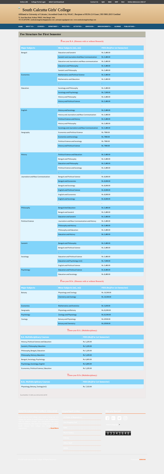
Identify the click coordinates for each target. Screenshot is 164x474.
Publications (129, 26)
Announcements (104, 26)
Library (66, 438)
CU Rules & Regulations (72, 417)
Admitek (142, 459)
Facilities (65, 26)
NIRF (116, 2)
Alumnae (117, 26)
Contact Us (94, 2)
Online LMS (24, 2)
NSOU (65, 448)
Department (52, 26)
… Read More (54, 428)
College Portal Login (38, 2)
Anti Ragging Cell (70, 422)
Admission (89, 26)
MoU (122, 2)
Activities (77, 26)
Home (20, 26)
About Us (29, 26)
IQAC (103, 2)
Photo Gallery (68, 433)
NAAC (110, 2)
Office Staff (67, 443)
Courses (40, 26)
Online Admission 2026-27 (137, 2)
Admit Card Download (56, 2)
